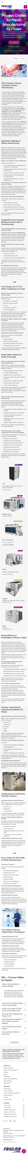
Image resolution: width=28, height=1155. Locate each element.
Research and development (10, 1070)
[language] (2, 2)
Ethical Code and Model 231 (10, 1078)
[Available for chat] (24, 1151)
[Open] (25, 7)
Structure (6, 1072)
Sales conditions (8, 1080)
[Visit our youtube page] (14, 1121)
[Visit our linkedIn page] (10, 1121)
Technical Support (8, 1091)
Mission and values (8, 1068)
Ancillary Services (8, 1095)
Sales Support (7, 1088)
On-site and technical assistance (12, 1093)
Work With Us (7, 1083)
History (5, 1074)
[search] (25, 2)
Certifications (7, 1076)
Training (6, 1097)
